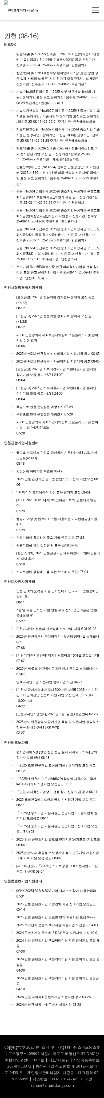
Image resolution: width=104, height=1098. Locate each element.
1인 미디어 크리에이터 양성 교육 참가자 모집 (48, 492)
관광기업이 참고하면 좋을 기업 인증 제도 (45, 537)
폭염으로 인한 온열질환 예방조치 (39, 406)
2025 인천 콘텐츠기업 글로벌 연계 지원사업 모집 (51, 917)
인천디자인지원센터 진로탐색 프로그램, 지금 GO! (51, 628)
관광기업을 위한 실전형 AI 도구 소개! (42, 545)
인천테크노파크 (16, 743)
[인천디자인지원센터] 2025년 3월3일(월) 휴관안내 (52, 714)
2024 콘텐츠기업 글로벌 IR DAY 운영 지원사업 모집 (53, 932)
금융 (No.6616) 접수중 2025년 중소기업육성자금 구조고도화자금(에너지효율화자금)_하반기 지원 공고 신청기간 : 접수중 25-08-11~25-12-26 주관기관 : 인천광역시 (58, 197)
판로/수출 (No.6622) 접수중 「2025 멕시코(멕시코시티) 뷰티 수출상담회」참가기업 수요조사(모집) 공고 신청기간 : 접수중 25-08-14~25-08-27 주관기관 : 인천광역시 (58, 60)
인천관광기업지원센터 (21, 443)
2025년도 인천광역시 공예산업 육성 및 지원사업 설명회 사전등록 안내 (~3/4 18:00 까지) (58, 724)
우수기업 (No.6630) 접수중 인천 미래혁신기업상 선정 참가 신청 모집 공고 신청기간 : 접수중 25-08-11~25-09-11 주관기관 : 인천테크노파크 (58, 272)
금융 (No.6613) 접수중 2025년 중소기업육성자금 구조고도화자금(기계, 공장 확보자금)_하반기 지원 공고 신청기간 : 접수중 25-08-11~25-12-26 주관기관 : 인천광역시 (58, 234)
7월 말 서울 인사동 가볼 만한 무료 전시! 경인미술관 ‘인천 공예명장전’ (56, 613)
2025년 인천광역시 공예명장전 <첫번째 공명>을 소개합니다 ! (57, 639)
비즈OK (10, 45)
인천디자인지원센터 (19, 582)
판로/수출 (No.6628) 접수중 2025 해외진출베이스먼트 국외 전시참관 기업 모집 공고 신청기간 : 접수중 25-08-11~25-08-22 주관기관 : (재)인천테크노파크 (57, 154)
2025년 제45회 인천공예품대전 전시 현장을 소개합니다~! (57, 668)
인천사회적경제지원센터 (23, 288)
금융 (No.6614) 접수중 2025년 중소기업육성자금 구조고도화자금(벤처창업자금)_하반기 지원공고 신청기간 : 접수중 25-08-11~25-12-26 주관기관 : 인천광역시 (58, 216)
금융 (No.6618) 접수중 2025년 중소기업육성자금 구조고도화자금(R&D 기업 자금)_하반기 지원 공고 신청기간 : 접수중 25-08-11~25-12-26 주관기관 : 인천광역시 (58, 253)
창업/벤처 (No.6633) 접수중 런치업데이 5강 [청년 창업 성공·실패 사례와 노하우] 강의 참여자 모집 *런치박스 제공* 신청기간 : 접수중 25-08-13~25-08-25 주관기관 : (57, 78)
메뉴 (94, 10)
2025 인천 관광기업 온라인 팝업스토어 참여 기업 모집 (54, 479)
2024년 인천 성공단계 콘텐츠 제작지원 (44, 1004)
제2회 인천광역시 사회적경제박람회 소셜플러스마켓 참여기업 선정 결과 (57, 338)
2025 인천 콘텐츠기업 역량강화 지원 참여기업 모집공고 (56, 904)
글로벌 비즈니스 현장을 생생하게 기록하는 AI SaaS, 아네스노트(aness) (56, 455)
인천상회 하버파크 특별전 (34, 471)
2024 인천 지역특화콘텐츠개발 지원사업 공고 (48, 997)
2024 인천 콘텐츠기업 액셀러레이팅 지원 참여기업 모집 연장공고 (58, 962)
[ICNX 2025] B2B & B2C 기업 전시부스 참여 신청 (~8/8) (56, 890)
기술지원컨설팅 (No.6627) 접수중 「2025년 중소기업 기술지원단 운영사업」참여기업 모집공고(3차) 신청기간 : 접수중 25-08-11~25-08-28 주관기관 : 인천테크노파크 (58, 135)
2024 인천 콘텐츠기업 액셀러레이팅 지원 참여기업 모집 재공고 (58, 943)
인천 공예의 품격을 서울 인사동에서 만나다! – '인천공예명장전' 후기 (57, 594)
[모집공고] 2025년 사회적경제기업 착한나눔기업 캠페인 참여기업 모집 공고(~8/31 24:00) (56, 372)
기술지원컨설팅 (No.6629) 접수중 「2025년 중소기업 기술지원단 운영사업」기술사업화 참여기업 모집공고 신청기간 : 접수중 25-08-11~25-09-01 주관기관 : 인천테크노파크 (58, 116)
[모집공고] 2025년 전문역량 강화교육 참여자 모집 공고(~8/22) (55, 300)
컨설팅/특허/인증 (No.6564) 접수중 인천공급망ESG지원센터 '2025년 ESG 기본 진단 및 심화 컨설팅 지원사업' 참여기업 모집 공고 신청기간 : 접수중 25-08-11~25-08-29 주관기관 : (57, 175)
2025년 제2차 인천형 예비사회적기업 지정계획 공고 (53, 353)
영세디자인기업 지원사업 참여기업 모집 (44, 682)
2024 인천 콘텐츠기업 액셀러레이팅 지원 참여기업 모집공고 (57, 981)
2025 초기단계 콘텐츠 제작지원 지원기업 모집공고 (52, 925)
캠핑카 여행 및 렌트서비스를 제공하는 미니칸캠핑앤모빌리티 (56, 522)
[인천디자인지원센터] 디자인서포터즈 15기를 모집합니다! (57, 655)
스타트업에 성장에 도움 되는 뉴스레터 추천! (47, 571)
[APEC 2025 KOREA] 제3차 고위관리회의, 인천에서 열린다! (56, 503)
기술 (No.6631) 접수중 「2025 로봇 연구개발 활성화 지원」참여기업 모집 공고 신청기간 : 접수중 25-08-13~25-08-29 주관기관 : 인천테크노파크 (56, 97)
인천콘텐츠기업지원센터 (23, 881)
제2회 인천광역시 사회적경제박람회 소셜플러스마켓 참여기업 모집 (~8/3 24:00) (57, 425)
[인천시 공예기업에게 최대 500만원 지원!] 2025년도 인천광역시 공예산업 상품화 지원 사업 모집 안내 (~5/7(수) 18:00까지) (57, 695)
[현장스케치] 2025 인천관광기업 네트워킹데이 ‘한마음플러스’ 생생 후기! (58, 556)
